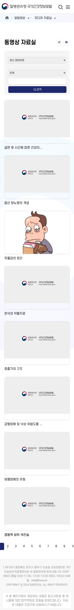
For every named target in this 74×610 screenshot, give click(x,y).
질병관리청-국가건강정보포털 (18, 7)
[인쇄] (66, 42)
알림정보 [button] (19, 18)
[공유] (59, 42)
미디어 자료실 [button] (43, 18)
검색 (38, 89)
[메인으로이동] (7, 18)
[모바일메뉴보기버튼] (68, 7)
